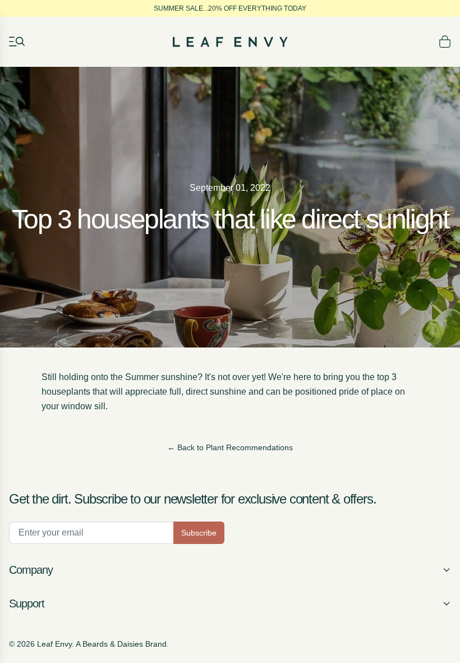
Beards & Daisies (112, 643)
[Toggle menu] (17, 41)
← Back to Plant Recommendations (230, 447)
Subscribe (199, 532)
